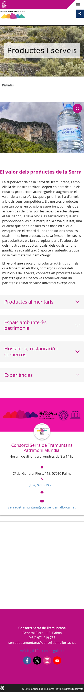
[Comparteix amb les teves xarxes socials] (80, 14)
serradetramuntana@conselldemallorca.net (42, 507)
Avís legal (27, 650)
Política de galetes (50, 650)
